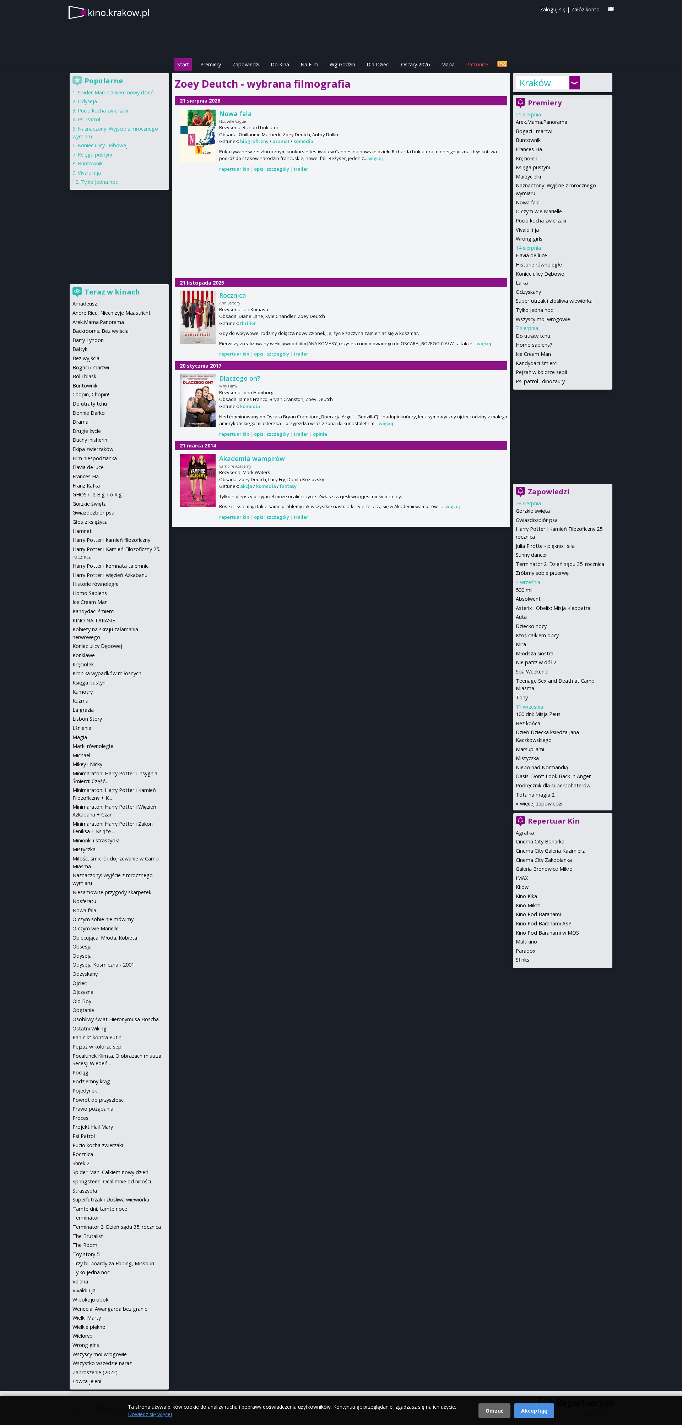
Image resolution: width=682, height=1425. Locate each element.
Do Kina (280, 64)
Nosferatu (84, 901)
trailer (301, 169)
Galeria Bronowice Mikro (544, 868)
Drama (80, 421)
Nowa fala (235, 113)
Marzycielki (528, 176)
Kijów (522, 887)
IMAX (522, 878)
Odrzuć (494, 1410)
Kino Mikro (528, 905)
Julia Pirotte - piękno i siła (545, 546)
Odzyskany (528, 291)
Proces (80, 1118)
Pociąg (80, 1072)
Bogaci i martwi (534, 131)
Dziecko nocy (531, 626)
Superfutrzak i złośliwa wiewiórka (554, 300)
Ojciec (79, 983)
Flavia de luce (531, 255)
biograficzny (254, 141)
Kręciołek (526, 158)
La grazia (83, 709)
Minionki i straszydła (96, 840)
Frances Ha (529, 149)
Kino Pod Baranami (538, 914)
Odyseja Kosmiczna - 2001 (103, 964)
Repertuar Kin (554, 821)
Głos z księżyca (90, 521)
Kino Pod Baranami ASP (544, 923)
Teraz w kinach (112, 292)
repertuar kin (234, 169)
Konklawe (83, 655)
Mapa (448, 64)
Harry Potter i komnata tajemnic (110, 565)
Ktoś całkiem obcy (537, 635)
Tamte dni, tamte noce (99, 1208)
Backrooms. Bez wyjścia (100, 331)
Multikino (526, 941)
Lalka (522, 282)
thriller (248, 323)
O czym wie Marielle (539, 211)
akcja (246, 486)
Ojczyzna (82, 992)
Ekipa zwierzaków (92, 449)
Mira (521, 644)
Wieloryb (82, 1335)
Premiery (210, 64)
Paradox (526, 950)
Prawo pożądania (92, 1108)
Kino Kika (526, 896)
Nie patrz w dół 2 (536, 662)
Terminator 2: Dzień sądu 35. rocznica (560, 564)
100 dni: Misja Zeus (538, 714)
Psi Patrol (89, 119)
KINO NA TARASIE (93, 620)
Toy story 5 (85, 1254)
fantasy (288, 486)
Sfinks (522, 959)
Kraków (535, 82)
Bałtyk (79, 349)
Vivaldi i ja (527, 229)
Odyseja (87, 101)
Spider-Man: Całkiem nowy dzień (116, 92)
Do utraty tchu (533, 335)
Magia (79, 737)
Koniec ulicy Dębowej (540, 273)
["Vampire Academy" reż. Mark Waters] (198, 480)
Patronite (477, 64)
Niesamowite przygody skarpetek (111, 892)
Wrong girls (529, 238)
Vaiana (80, 1281)
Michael (81, 755)
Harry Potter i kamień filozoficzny (111, 540)
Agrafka (525, 832)
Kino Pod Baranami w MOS (547, 932)
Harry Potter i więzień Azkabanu (109, 575)
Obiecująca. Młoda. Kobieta (104, 937)
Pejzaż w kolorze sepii (541, 372)
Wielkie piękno (88, 1327)
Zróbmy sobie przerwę (542, 573)
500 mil (524, 590)
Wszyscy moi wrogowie (543, 319)
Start (183, 64)
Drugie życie (86, 431)
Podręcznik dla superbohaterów (553, 785)
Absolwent (528, 598)
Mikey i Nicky (87, 764)
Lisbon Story (87, 718)
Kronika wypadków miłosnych (106, 673)
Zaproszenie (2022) (95, 1372)
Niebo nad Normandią (542, 767)
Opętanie (83, 1010)
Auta (521, 617)
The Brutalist (87, 1236)
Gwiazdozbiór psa (537, 520)
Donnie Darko (88, 412)
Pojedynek (84, 1090)
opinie (320, 434)
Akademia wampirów (252, 458)
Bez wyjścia (85, 358)
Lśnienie (81, 728)
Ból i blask (84, 376)
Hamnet (82, 531)
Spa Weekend (532, 671)
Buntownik (528, 140)
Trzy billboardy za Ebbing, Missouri (113, 1263)
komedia (303, 141)
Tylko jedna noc (534, 310)
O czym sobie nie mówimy (103, 919)
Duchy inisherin (89, 439)
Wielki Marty (86, 1317)
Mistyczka (527, 758)
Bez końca (528, 723)
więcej (375, 158)
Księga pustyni (533, 167)
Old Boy (81, 1001)
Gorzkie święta (533, 510)
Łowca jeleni (86, 1381)
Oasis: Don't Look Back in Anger (553, 776)
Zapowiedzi (245, 64)
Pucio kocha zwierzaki (541, 220)
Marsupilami (530, 749)
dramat (280, 141)
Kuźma (80, 700)
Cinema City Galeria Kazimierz (550, 850)
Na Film (309, 64)
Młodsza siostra (534, 653)
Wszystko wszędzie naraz (102, 1363)
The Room (84, 1245)
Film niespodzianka (94, 458)
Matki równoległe (92, 746)
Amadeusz (84, 303)
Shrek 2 (81, 1163)
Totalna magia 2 (535, 794)
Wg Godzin (342, 64)
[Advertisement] (341, 225)
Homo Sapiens (89, 593)
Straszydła (84, 1190)
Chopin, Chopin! (90, 394)
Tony (522, 697)
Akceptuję (534, 1410)
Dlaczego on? (239, 378)
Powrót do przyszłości (98, 1099)
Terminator (85, 1217)
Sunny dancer (531, 554)
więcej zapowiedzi (541, 803)
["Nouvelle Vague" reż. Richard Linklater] (198, 135)
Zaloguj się (552, 9)
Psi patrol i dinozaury (540, 381)
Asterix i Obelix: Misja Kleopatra (553, 608)
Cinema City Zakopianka (544, 860)
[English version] (611, 9)
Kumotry (82, 691)
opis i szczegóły (271, 169)
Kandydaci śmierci (537, 363)
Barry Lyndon (88, 340)
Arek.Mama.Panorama (541, 122)
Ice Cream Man (533, 354)
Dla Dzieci (378, 64)
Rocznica (232, 295)
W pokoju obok (90, 1299)
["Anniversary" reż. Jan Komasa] (198, 317)
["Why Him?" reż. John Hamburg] (198, 400)
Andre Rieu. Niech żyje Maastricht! (112, 312)
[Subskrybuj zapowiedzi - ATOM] (502, 64)
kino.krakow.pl (119, 12)
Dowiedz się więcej (150, 1414)
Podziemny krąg (91, 1081)
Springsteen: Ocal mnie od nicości (111, 1181)
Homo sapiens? (534, 344)
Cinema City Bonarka (540, 841)
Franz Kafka (86, 485)
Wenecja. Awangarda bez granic (109, 1308)
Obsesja (82, 946)
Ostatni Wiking (89, 1028)
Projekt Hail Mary (92, 1126)
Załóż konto (585, 9)
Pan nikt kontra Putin (96, 1037)
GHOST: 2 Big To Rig (97, 494)
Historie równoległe (539, 264)
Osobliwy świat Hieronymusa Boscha (115, 1019)
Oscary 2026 (415, 64)
